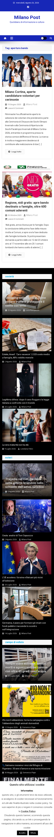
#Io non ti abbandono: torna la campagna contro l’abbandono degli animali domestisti (26, 722)
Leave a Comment (16, 108)
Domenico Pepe (28, 727)
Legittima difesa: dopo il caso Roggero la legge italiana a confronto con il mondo (25, 401)
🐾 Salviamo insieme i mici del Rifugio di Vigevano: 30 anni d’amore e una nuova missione (26, 767)
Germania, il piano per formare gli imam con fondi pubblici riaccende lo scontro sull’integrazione (24, 626)
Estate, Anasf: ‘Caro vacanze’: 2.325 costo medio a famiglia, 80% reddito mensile (26, 356)
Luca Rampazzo (32, 310)
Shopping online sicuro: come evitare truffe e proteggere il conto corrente (25, 301)
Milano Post (27, 17)
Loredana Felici (26, 449)
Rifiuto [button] (33, 833)
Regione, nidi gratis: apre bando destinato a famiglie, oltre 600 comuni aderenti (27, 206)
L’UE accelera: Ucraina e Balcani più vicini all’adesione (22, 579)
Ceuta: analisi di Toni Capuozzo (17, 535)
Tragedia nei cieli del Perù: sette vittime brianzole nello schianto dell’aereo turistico (24, 483)
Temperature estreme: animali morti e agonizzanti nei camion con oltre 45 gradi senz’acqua (26, 667)
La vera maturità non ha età (15, 445)
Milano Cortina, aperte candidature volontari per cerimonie (22, 95)
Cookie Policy (28, 811)
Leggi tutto (16, 152)
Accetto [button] (22, 833)
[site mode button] (44, 38)
